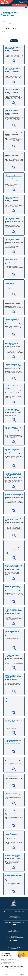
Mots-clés (3, 31)
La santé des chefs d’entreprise (14, 935)
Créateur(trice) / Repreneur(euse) (14, 917)
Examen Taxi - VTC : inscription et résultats (14, 949)
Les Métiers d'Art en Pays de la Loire (14, 931)
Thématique (4, 21)
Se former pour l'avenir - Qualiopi (14, 947)
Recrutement (14, 943)
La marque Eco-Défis (14, 933)
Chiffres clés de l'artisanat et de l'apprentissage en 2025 (14, 927)
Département (4, 25)
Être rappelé (14, 915)
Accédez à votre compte (19, 4)
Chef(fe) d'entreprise (14, 916)
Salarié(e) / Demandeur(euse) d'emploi (14, 919)
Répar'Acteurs (14, 932)
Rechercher (14, 40)
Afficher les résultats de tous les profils (14, 37)
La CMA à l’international (14, 930)
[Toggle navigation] (26, 8)
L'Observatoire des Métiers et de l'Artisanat (14, 929)
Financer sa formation (14, 948)
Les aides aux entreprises (14, 936)
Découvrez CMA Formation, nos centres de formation (14, 937)
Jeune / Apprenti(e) (14, 918)
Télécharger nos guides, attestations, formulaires (14, 950)
